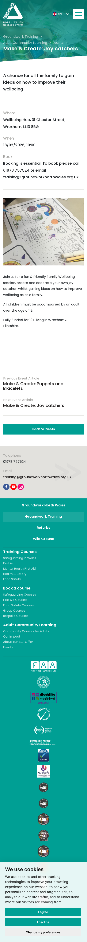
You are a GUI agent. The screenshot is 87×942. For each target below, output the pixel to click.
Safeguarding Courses (19, 594)
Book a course (16, 588)
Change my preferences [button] (43, 932)
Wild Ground (43, 538)
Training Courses (20, 551)
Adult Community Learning (25, 42)
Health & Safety (14, 574)
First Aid (8, 563)
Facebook (6, 487)
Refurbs (43, 527)
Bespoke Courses (15, 616)
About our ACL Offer (18, 642)
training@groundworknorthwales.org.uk (37, 477)
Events (58, 42)
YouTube (13, 487)
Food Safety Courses (18, 605)
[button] (61, 14)
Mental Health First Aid (19, 569)
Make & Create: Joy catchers (33, 405)
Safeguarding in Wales (19, 558)
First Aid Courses (15, 600)
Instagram (21, 487)
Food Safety (12, 579)
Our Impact (11, 636)
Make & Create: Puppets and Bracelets (33, 386)
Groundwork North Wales (43, 505)
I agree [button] (43, 912)
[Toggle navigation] (78, 14)
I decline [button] (43, 922)
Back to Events (43, 429)
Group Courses (14, 610)
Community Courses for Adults (26, 631)
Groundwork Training (21, 36)
